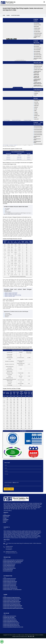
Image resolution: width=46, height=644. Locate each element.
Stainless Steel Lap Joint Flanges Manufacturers (12, 604)
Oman (29, 535)
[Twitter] (30, 636)
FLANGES (5, 594)
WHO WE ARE (6, 613)
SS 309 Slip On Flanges (38, 129)
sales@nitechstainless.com (11, 551)
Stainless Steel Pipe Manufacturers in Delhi (38, 83)
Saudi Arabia (25, 535)
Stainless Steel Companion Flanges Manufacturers (13, 606)
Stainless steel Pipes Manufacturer (10, 618)
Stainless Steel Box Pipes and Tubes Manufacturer (12, 562)
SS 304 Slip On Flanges (38, 126)
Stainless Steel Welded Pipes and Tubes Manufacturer (13, 561)
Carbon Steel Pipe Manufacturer (9, 565)
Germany (30, 537)
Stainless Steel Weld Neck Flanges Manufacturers (12, 598)
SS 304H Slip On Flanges (38, 127)
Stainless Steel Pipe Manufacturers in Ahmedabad (37, 80)
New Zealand (35, 537)
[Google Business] (33, 636)
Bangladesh (23, 536)
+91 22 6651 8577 (9, 549)
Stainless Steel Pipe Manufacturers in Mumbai (38, 86)
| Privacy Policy (32, 634)
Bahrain (35, 535)
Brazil (5, 537)
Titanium (35, 112)
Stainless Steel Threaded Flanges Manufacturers (12, 601)
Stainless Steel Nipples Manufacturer (10, 582)
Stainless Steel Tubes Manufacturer (10, 616)
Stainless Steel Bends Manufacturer (10, 584)
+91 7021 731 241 (9, 547)
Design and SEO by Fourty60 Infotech (19, 636)
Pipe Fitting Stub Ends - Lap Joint (38, 59)
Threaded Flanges (37, 28)
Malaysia (39, 536)
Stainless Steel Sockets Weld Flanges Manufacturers (13, 605)
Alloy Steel (36, 102)
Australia (16, 537)
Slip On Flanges (36, 23)
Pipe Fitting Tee (36, 46)
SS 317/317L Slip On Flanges (37, 137)
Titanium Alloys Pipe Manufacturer (10, 568)
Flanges (8, 15)
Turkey (19, 537)
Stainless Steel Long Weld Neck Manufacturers (12, 602)
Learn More (6, 510)
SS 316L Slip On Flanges (38, 134)
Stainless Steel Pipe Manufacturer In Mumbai (11, 622)
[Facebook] (28, 636)
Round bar (5, 520)
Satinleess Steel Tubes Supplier (9, 617)
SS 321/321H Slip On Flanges (37, 139)
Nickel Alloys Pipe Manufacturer (9, 566)
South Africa (34, 536)
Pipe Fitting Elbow (37, 44)
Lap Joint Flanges (37, 31)
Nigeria (12, 536)
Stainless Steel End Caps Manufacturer (10, 588)
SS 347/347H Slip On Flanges (37, 142)
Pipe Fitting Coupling (37, 54)
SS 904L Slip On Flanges (38, 144)
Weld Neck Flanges (37, 24)
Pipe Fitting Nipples (37, 49)
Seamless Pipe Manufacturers (36, 74)
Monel (35, 110)
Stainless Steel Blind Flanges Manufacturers (11, 600)
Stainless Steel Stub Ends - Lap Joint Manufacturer (12, 589)
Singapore (8, 537)
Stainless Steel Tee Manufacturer (9, 580)
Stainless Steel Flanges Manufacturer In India (12, 625)
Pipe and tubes (6, 516)
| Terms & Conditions (39, 634)
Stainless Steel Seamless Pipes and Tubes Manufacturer (13, 560)
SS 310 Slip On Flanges (38, 131)
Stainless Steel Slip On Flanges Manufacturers (12, 597)
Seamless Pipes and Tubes (38, 64)
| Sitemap (27, 634)
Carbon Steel (36, 103)
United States (28, 536)
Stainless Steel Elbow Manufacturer (10, 578)
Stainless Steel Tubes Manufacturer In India (11, 624)
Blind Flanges (36, 26)
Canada (18, 536)
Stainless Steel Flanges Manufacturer (10, 620)
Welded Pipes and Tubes (38, 66)
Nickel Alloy (36, 119)
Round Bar (36, 93)
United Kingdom (24, 537)
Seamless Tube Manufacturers (36, 77)
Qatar (39, 535)
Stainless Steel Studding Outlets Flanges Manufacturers (13, 608)
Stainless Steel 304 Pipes (38, 69)
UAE (4, 536)
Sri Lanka (12, 537)
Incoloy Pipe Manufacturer (8, 569)
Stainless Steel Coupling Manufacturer (10, 586)
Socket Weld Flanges (15, 15)
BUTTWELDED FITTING (8, 575)
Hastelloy (36, 107)
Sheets (35, 94)
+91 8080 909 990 (9, 546)
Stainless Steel (36, 100)
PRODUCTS (6, 512)
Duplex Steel (36, 105)
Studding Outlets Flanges (37, 37)
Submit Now (9, 488)
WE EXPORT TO (7, 527)
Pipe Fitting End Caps (37, 56)
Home (4, 15)
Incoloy (35, 117)
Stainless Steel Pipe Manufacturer (9, 564)
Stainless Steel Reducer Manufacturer (10, 581)
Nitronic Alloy (36, 115)
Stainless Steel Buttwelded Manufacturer (11, 621)
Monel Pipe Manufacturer (8, 570)
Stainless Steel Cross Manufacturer (10, 585)
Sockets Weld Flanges (38, 33)
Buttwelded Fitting (7, 515)
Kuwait (32, 535)
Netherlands (7, 536)
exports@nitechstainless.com (11, 552)
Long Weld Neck (37, 29)
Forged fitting (6, 519)
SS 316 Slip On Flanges (38, 132)
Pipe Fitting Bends (37, 51)
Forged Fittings (37, 91)
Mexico (15, 536)
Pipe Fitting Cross (37, 53)
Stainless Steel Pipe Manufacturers (37, 72)
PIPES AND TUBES (7, 557)
